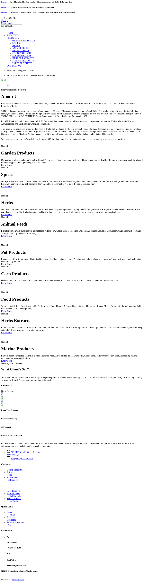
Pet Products (12, 480)
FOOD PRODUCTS (21, 55)
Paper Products (13, 501)
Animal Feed (12, 477)
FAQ (9, 525)
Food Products (13, 493)
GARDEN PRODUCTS (23, 40)
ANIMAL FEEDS (20, 48)
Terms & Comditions (16, 522)
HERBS (16, 45)
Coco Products (13, 491)
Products (10, 517)
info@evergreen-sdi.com (22, 458)
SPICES (16, 43)
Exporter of (5, 2)
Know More (6, 165)
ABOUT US (12, 35)
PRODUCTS (13, 38)
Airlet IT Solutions (18, 579)
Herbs (9, 475)
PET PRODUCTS (20, 50)
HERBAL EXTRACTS (23, 58)
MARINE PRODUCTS (23, 60)
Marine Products (14, 498)
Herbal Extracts (14, 496)
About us (11, 515)
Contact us (11, 520)
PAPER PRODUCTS (22, 63)
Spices (10, 472)
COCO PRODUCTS (22, 53)
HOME (10, 33)
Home (9, 512)
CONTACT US (14, 66)
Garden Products (14, 470)
